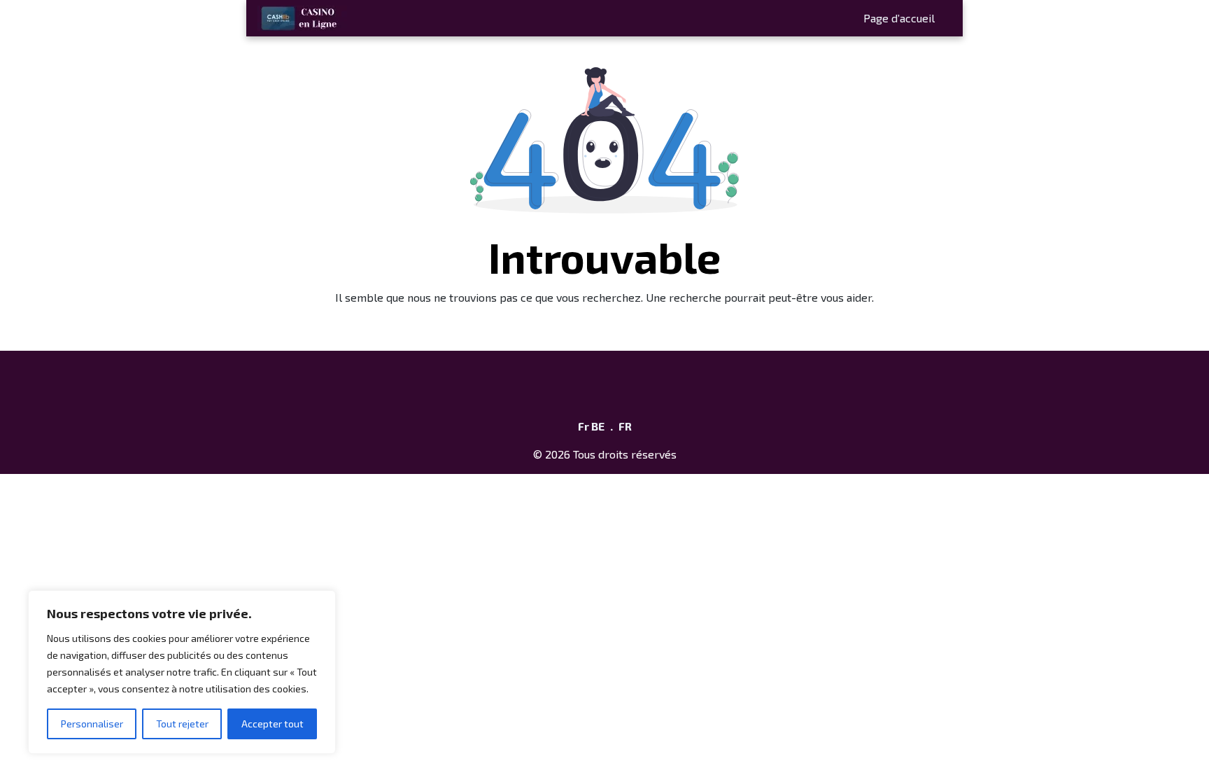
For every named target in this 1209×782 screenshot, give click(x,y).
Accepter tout (272, 723)
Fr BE (591, 426)
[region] (182, 672)
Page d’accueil (899, 18)
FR (625, 426)
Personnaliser (92, 723)
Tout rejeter (182, 723)
